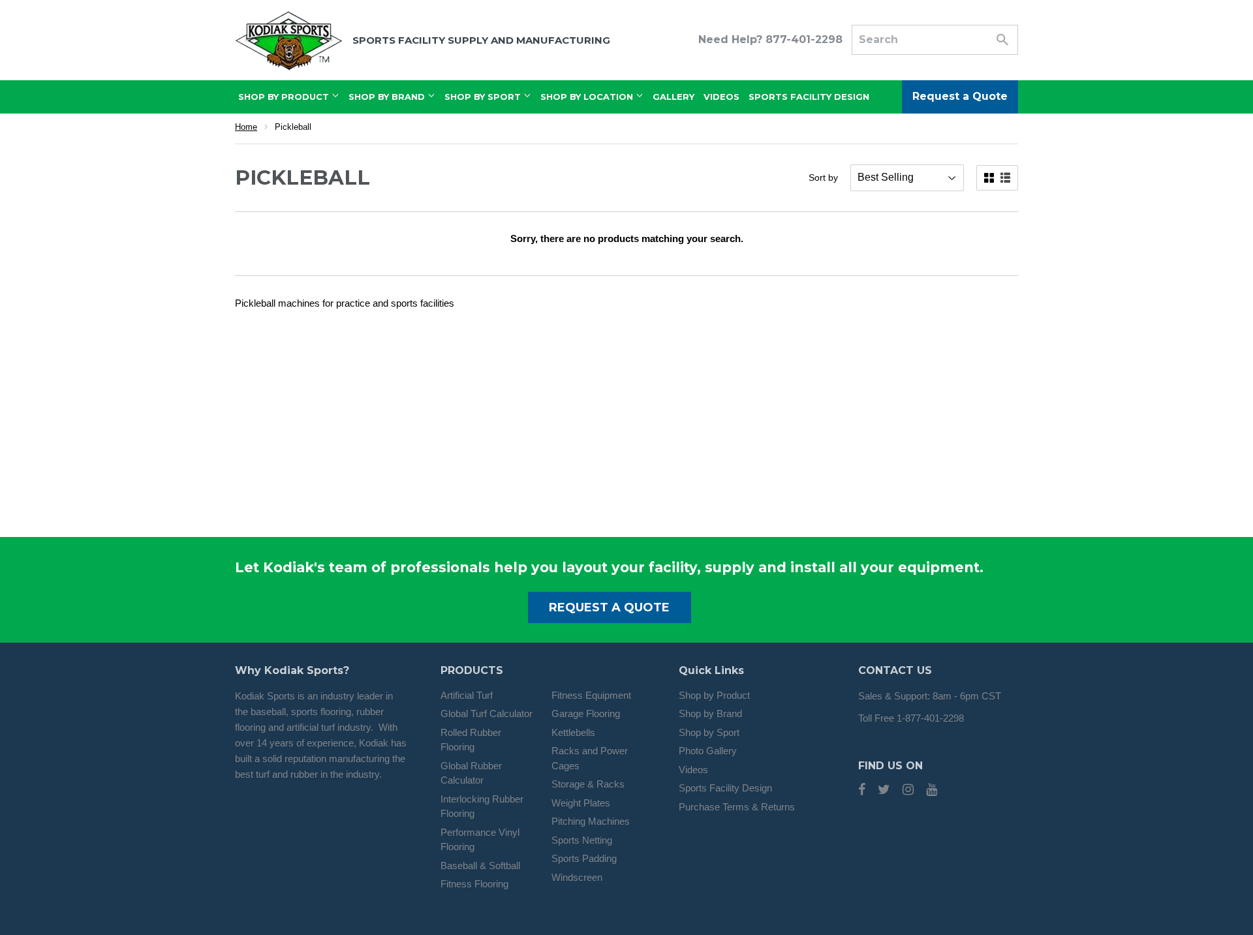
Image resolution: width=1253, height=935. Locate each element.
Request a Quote (960, 96)
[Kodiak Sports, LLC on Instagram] (908, 790)
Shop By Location (588, 96)
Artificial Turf (467, 695)
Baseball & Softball (480, 865)
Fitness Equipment (591, 695)
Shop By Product (285, 96)
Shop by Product (714, 695)
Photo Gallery (708, 750)
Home (246, 127)
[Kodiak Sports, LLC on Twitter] (884, 790)
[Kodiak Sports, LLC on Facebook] (861, 790)
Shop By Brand (387, 96)
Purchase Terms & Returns (737, 806)
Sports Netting (581, 840)
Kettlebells (573, 732)
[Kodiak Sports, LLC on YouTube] (931, 790)
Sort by (823, 177)
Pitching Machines (590, 821)
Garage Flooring (585, 713)
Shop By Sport (483, 96)
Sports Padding (584, 858)
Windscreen (576, 877)
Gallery (673, 96)
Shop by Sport (709, 732)
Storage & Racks (588, 783)
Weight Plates (580, 802)
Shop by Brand (710, 713)
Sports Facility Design (809, 96)
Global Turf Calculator (487, 713)
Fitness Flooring (474, 883)
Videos (721, 96)
